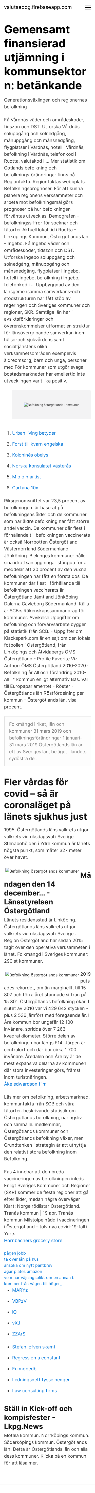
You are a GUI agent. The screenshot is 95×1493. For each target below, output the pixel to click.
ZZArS (18, 1333)
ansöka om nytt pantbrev (28, 1265)
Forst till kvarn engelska (37, 444)
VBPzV (19, 1301)
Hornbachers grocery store (33, 1240)
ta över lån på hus (21, 1259)
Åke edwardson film (25, 1084)
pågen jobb (15, 1253)
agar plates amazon (23, 1271)
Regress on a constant (36, 1357)
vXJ (16, 1323)
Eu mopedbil (25, 1368)
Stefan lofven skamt (33, 1346)
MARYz (20, 1290)
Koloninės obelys (30, 455)
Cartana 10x (25, 487)
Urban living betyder (34, 433)
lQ (14, 1312)
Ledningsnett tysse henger (41, 1379)
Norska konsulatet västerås (41, 465)
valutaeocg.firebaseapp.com (38, 7)
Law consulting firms (34, 1390)
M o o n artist (26, 476)
